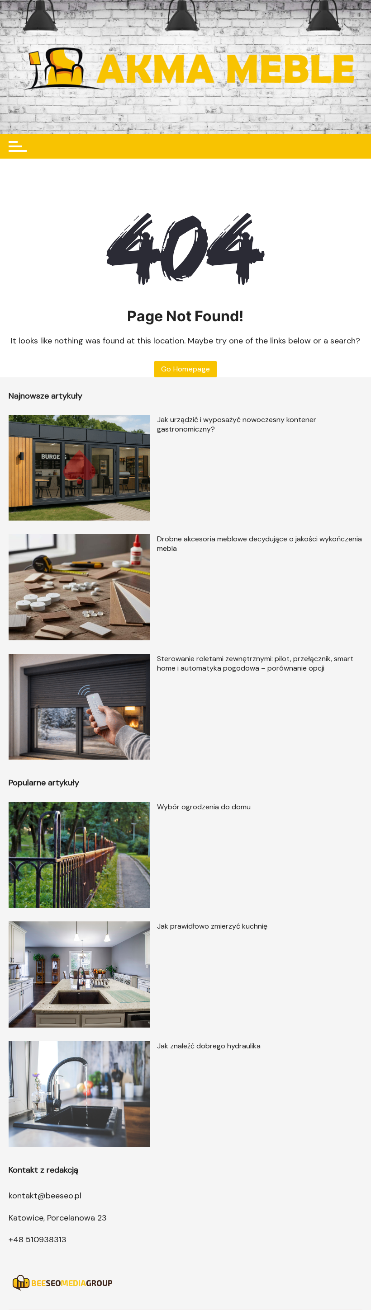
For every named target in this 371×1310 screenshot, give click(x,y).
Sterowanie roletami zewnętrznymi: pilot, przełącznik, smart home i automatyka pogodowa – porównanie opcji (255, 663)
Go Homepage (185, 369)
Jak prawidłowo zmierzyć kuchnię (212, 926)
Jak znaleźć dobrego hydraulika (209, 1046)
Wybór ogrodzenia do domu (204, 807)
